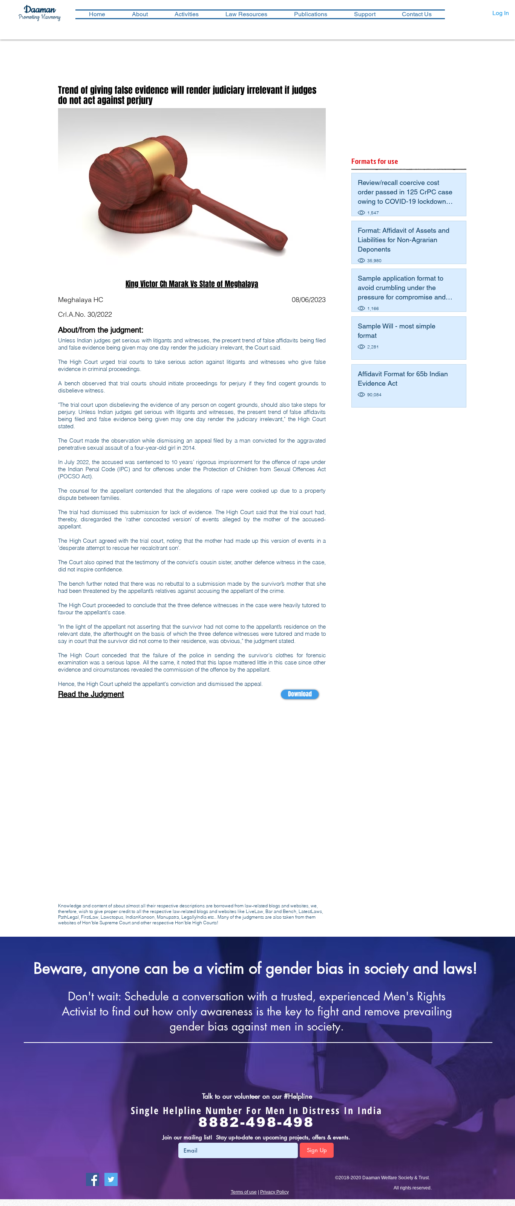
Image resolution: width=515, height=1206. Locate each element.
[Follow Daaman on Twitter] (111, 1179)
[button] (186, 14)
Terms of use (244, 1192)
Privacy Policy (274, 1192)
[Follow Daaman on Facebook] (92, 1179)
